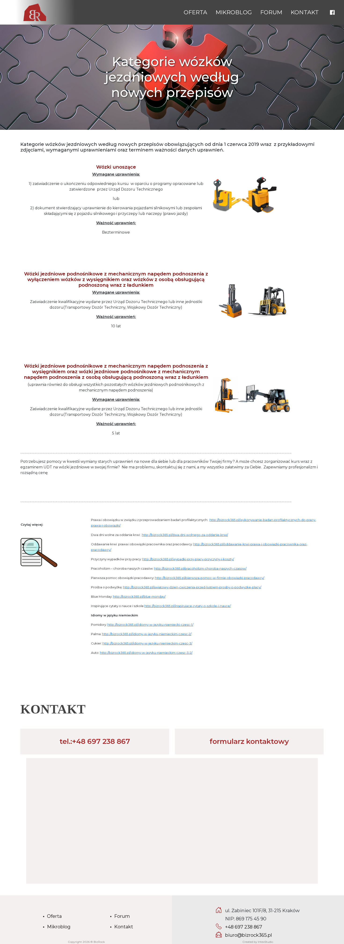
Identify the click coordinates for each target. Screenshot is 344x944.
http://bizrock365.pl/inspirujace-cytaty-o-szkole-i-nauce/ (187, 606)
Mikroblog (234, 12)
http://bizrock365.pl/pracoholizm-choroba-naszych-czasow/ (200, 568)
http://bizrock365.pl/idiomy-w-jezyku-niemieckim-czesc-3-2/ (146, 653)
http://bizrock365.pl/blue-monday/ (139, 596)
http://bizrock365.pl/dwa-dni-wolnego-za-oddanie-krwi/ (185, 535)
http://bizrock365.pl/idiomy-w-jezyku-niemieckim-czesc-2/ (146, 634)
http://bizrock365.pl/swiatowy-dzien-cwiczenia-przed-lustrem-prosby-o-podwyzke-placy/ (192, 587)
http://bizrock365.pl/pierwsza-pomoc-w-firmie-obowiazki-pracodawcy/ (209, 578)
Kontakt (305, 12)
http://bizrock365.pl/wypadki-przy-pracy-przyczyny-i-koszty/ (188, 559)
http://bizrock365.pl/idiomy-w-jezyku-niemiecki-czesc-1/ (150, 624)
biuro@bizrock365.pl (248, 935)
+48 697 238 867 (243, 927)
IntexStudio (265, 942)
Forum (271, 12)
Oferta (195, 12)
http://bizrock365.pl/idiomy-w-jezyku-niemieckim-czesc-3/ (147, 643)
